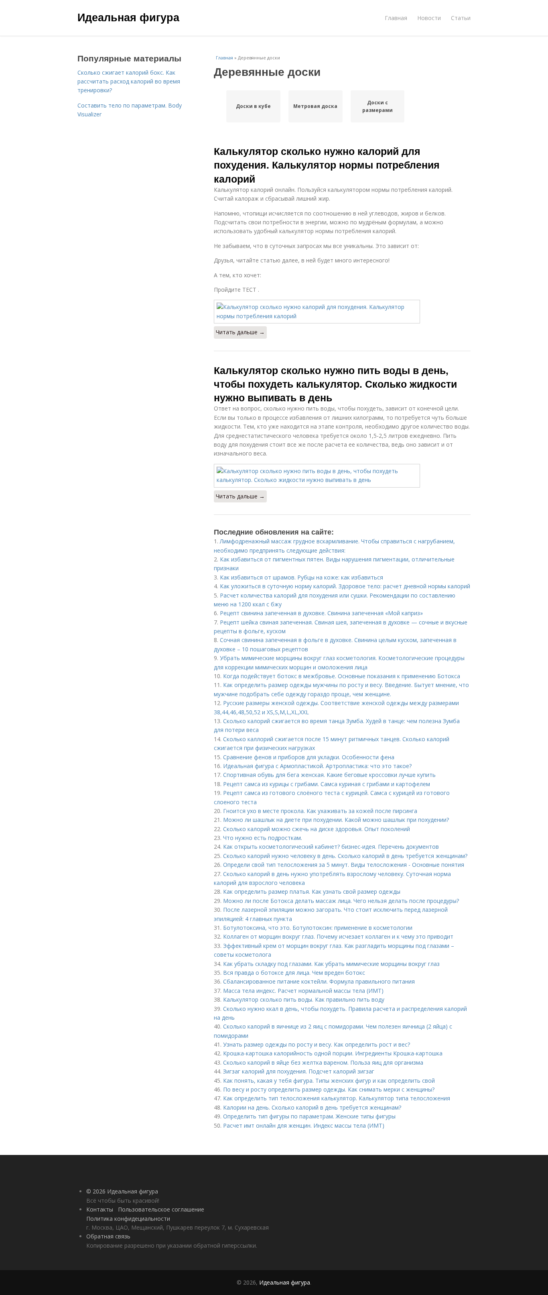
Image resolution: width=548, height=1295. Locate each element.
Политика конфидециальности (128, 1218)
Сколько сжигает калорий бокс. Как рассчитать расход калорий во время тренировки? (128, 81)
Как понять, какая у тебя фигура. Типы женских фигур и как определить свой (329, 1080)
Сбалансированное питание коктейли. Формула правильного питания (319, 981)
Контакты (99, 1209)
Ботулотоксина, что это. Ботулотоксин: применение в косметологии (317, 927)
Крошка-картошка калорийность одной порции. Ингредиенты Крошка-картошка (332, 1053)
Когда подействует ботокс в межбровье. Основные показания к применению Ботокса (341, 676)
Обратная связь (108, 1236)
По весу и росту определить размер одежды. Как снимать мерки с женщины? (328, 1089)
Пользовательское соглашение (161, 1209)
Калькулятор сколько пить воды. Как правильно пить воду (303, 999)
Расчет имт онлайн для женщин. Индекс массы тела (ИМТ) (303, 1125)
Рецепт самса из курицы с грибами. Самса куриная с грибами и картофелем (326, 784)
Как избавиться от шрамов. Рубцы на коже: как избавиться (301, 577)
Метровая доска (315, 106)
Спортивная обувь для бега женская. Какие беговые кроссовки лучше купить (329, 775)
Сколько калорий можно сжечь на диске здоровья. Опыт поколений (316, 829)
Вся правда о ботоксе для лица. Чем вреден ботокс (294, 972)
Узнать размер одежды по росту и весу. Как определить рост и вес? (316, 1044)
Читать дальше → (240, 332)
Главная (396, 18)
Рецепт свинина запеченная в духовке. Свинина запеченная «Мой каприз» (321, 613)
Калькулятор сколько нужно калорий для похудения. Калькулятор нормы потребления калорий (327, 165)
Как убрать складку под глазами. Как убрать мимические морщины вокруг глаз (331, 964)
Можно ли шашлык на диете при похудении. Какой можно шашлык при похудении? (336, 819)
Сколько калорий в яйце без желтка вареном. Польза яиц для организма (323, 1062)
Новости (429, 18)
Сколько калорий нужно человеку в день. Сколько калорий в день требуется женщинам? (345, 856)
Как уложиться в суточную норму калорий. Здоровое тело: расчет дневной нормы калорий (345, 586)
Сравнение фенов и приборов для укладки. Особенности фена (308, 757)
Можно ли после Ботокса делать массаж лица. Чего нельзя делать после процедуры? (341, 901)
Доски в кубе (253, 106)
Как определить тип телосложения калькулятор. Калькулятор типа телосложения (336, 1098)
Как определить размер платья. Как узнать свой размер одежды (311, 891)
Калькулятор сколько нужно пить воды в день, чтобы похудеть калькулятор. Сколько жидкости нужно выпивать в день (335, 384)
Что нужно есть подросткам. (262, 838)
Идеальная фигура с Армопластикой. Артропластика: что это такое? (317, 766)
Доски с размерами (377, 106)
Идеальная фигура (128, 16)
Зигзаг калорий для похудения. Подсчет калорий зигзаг (298, 1071)
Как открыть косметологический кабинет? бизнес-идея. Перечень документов (331, 846)
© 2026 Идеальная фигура (122, 1191)
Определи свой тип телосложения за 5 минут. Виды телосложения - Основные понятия (343, 864)
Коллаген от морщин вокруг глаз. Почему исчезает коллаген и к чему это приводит (338, 936)
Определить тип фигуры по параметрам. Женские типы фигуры (309, 1116)
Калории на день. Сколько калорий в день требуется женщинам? (312, 1107)
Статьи (461, 18)
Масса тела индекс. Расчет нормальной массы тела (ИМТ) (303, 990)
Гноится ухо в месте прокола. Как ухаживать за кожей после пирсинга (320, 811)
